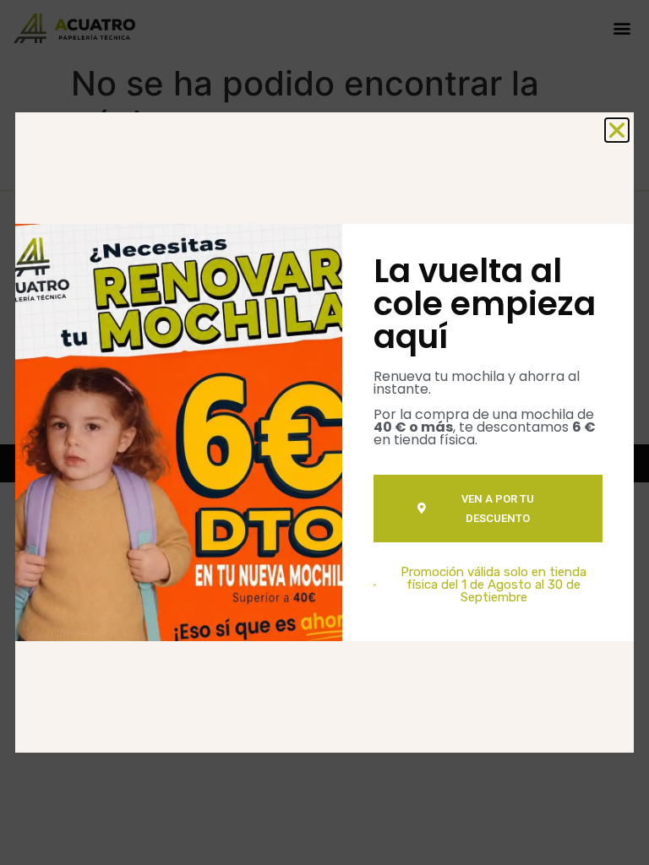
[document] (324, 432)
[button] (617, 130)
